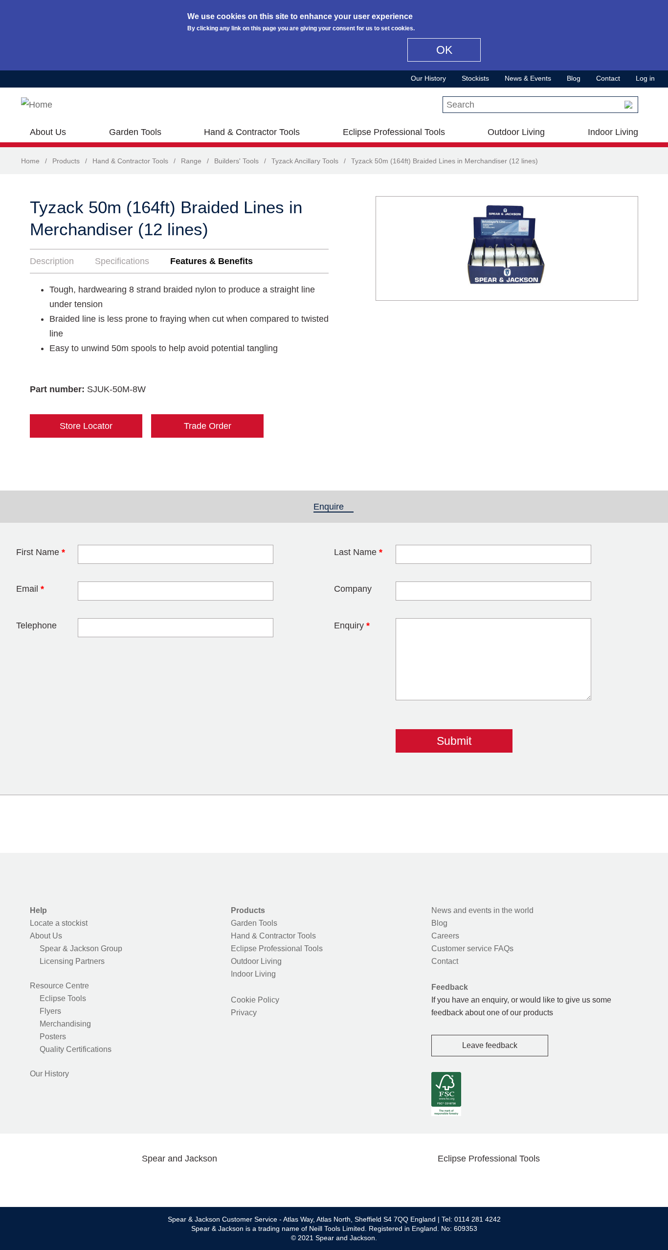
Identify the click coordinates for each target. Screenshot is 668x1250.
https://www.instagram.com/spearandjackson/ (164, 1181)
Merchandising (65, 1024)
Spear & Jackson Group (81, 948)
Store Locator (86, 426)
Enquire (333, 507)
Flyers (50, 1011)
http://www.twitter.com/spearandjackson (132, 1181)
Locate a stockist (59, 923)
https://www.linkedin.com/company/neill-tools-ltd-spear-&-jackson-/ (195, 1181)
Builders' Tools (236, 161)
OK (444, 50)
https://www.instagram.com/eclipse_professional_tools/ (504, 1181)
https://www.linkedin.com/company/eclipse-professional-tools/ (535, 1181)
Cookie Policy (255, 1000)
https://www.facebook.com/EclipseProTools (442, 1181)
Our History (428, 78)
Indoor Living (613, 132)
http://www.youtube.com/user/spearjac (226, 1181)
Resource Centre (59, 986)
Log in (645, 78)
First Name (40, 552)
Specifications (122, 261)
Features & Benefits (211, 261)
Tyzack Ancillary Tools (304, 161)
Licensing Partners (72, 961)
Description (52, 261)
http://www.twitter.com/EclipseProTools (473, 1181)
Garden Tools (135, 132)
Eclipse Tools (63, 998)
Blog (573, 78)
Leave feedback (489, 1045)
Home (30, 161)
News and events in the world (482, 910)
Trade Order (207, 426)
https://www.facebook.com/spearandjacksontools (102, 1181)
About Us (48, 132)
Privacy (244, 1012)
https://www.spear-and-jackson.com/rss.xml (257, 1181)
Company (353, 589)
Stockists (475, 78)
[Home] (36, 105)
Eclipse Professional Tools (394, 132)
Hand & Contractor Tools (252, 132)
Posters (53, 1036)
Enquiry (352, 625)
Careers (445, 936)
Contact (608, 78)
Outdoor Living (516, 132)
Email (30, 589)
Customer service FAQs (472, 948)
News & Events (528, 78)
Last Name (358, 552)
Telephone (36, 625)
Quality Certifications (75, 1049)
